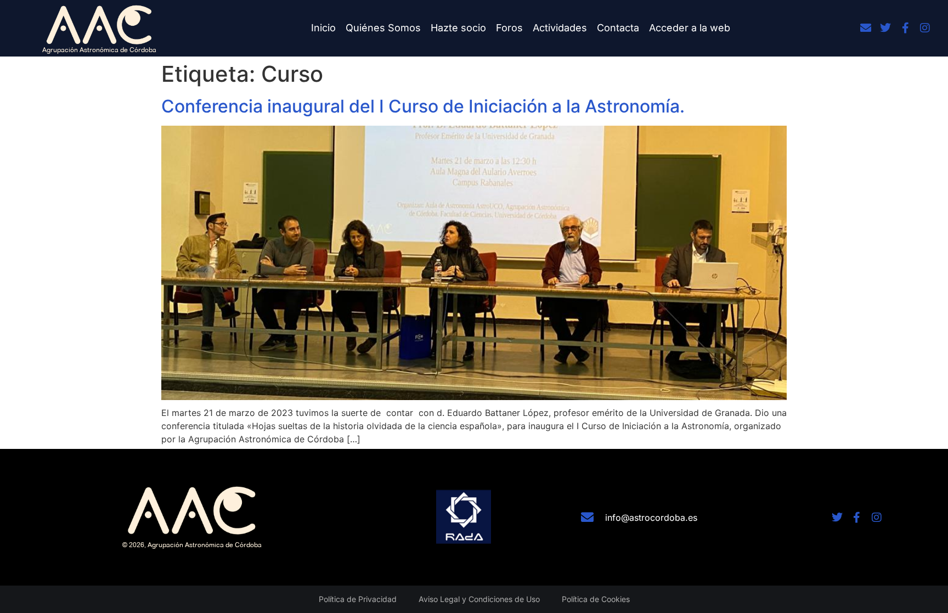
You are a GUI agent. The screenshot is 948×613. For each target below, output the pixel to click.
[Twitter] (885, 28)
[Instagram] (924, 28)
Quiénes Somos (383, 27)
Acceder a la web (689, 27)
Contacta (618, 27)
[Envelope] (865, 28)
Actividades (560, 27)
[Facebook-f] (905, 28)
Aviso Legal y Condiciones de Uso (479, 599)
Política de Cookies (596, 599)
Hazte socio (458, 27)
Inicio (323, 27)
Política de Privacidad (358, 599)
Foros (509, 27)
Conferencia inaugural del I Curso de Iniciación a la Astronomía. (423, 106)
